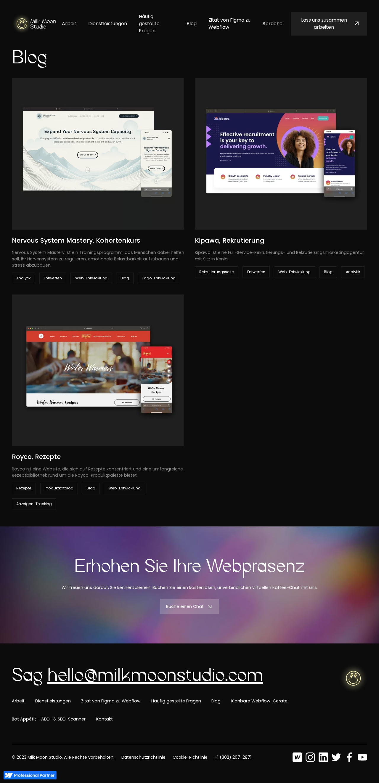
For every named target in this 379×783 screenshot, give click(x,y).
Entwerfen (53, 278)
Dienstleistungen (107, 23)
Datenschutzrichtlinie (143, 757)
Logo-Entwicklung (159, 278)
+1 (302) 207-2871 (233, 757)
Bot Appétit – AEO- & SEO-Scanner (49, 719)
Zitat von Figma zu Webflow (229, 24)
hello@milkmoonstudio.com (155, 676)
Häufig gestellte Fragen (149, 23)
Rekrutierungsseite (216, 271)
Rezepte (23, 488)
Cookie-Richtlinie (190, 757)
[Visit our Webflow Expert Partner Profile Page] (30, 775)
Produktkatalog (59, 488)
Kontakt (104, 719)
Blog (192, 23)
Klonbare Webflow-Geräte (259, 701)
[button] (272, 24)
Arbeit (69, 23)
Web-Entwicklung (91, 278)
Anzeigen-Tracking (34, 503)
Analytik (23, 278)
